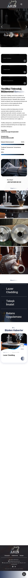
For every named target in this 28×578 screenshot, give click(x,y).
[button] (4, 349)
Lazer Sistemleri (6, 352)
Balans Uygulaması (13, 314)
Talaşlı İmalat (10, 302)
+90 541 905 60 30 (14, 559)
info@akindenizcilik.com (14, 561)
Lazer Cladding (12, 290)
